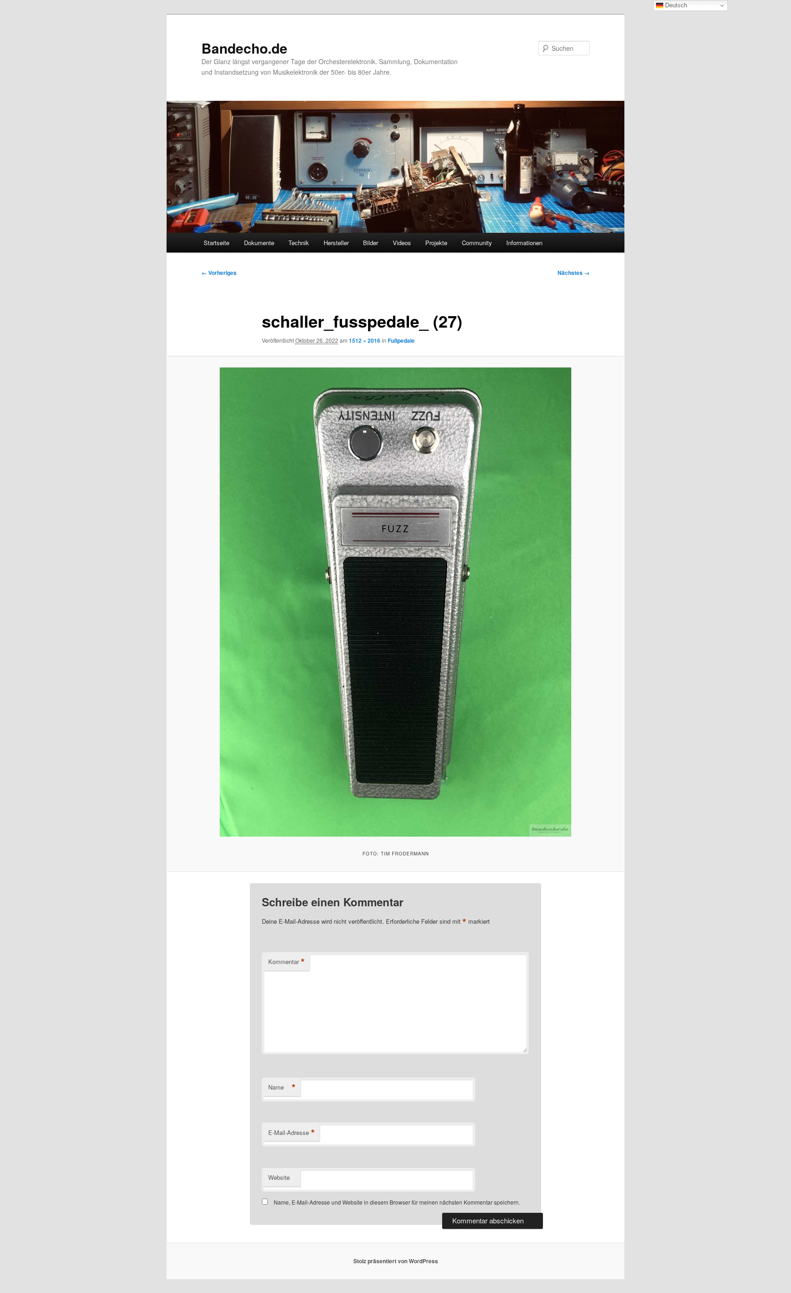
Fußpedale (401, 340)
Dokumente (259, 242)
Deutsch (675, 5)
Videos (402, 242)
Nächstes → (574, 272)
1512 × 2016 (364, 340)
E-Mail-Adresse (291, 1132)
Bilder (370, 242)
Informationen (524, 242)
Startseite (216, 242)
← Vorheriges (219, 272)
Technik (298, 242)
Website (279, 1177)
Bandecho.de (244, 48)
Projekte (436, 242)
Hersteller (336, 242)
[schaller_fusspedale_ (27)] (395, 602)
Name (282, 1087)
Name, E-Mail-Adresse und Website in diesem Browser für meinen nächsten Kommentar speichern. (397, 1202)
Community (477, 242)
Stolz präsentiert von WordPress (395, 1261)
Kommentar (286, 961)
